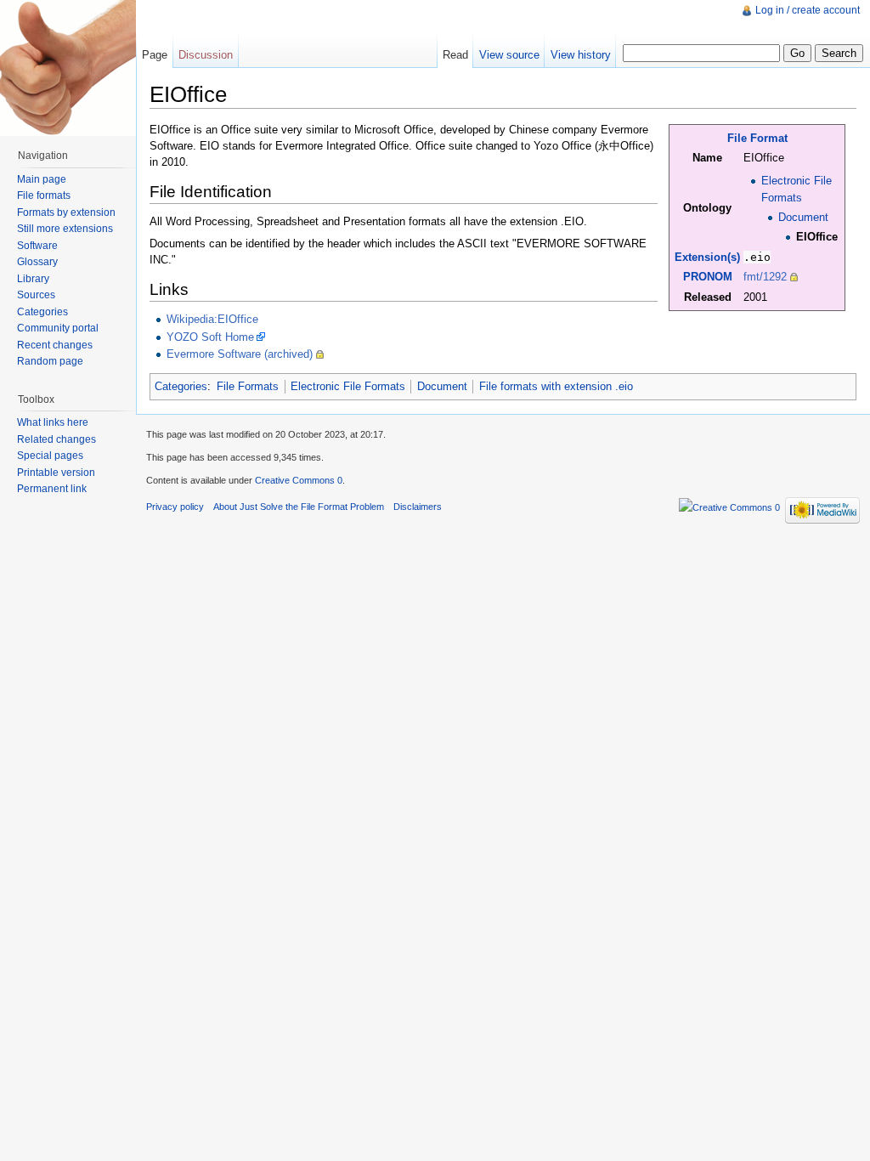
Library (33, 279)
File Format (757, 138)
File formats (44, 195)
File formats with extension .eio (556, 386)
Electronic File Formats (348, 386)
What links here (52, 422)
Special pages (50, 456)
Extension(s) (707, 257)
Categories (181, 386)
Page (154, 54)
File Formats (248, 386)
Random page (50, 361)
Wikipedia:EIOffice (212, 319)
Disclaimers (417, 506)
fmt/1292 (765, 276)
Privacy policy (175, 506)
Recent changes (55, 345)
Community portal (58, 328)
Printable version (56, 473)
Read (455, 54)
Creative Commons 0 (298, 480)
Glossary (37, 262)
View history (581, 54)
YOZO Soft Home (210, 337)
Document (803, 217)
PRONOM (707, 276)
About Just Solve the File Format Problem (298, 506)
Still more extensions (65, 229)
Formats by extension (66, 212)
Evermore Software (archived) (240, 354)
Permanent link (52, 489)
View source (509, 54)
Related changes (56, 439)
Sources (36, 295)
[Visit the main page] (68, 68)
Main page (41, 179)
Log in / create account (807, 10)
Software (37, 246)
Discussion (205, 54)
